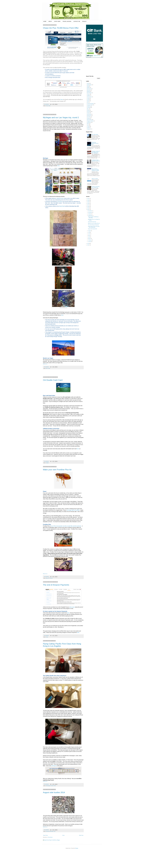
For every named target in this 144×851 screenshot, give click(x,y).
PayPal (88, 110)
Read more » (45, 363)
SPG (47, 368)
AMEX (88, 87)
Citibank (47, 462)
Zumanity (59, 201)
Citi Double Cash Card (52, 380)
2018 (88, 203)
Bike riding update (95, 134)
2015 (88, 207)
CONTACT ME (76, 21)
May (89, 235)
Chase (47, 105)
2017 (88, 204)
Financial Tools (89, 104)
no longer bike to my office (73, 510)
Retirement (89, 115)
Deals (49, 105)
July (89, 232)
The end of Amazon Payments (56, 585)
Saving (88, 118)
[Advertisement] (63, 111)
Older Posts (81, 835)
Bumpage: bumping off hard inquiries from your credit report (96, 152)
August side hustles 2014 (54, 792)
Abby (47, 578)
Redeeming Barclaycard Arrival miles (95, 143)
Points (88, 112)
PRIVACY (84, 21)
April (89, 236)
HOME (44, 21)
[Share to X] (54, 104)
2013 (88, 243)
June (89, 233)
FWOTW (88, 106)
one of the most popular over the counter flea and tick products (66, 526)
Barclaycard (89, 88)
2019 (88, 201)
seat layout (54, 765)
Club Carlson (89, 96)
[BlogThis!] (53, 104)
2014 (88, 209)
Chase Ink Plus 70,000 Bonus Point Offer (61, 28)
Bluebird (88, 91)
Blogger (76, 848)
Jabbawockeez (60, 198)
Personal (51, 578)
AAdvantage (48, 785)
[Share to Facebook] (55, 104)
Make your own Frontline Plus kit (57, 469)
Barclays (88, 90)
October (89, 213)
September (90, 215)
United (88, 127)
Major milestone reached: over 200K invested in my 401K (95, 169)
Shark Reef (62, 206)
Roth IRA (88, 116)
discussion (72, 607)
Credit (88, 98)
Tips (54, 831)
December (90, 210)
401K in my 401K (95, 178)
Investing (88, 107)
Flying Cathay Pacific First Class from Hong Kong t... (93, 227)
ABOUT (50, 21)
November (90, 212)
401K (88, 83)
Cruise (88, 99)
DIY (48, 578)
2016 (88, 206)
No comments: (46, 104)
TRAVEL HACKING (67, 21)
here (62, 99)
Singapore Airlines (90, 120)
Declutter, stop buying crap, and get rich (95, 187)
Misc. (88, 108)
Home (63, 835)
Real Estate (89, 114)
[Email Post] (50, 104)
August (89, 230)
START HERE (57, 21)
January (89, 241)
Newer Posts (45, 835)
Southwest (89, 122)
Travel (49, 368)
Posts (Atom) (50, 837)
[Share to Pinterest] (56, 104)
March (89, 238)
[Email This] (52, 104)
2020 (88, 200)
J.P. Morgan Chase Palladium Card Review (96, 160)
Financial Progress (90, 103)
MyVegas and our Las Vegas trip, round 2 (61, 117)
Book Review (89, 92)
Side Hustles (51, 831)
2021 (88, 198)
